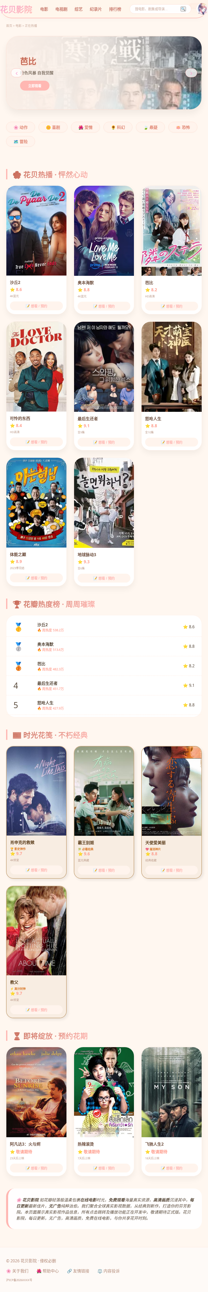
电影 (44, 9)
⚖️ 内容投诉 (108, 1271)
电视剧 (61, 9)
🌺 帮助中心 (48, 1271)
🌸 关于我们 (17, 1271)
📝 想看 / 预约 (36, 306)
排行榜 (115, 9)
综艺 (79, 9)
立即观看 (34, 86)
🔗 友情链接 (78, 1271)
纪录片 (96, 9)
